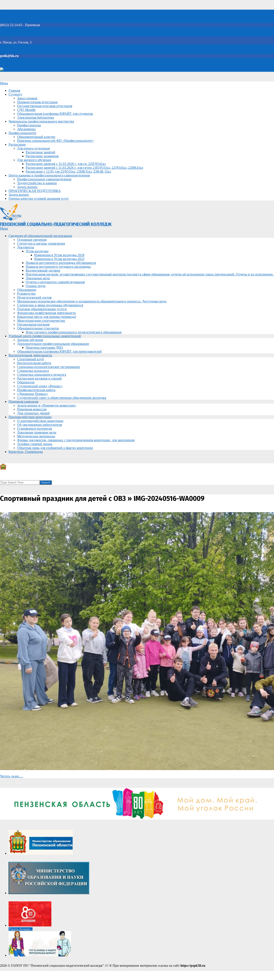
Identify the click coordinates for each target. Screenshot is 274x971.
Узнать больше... (21, 929)
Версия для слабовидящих (23, 70)
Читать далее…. (11, 776)
